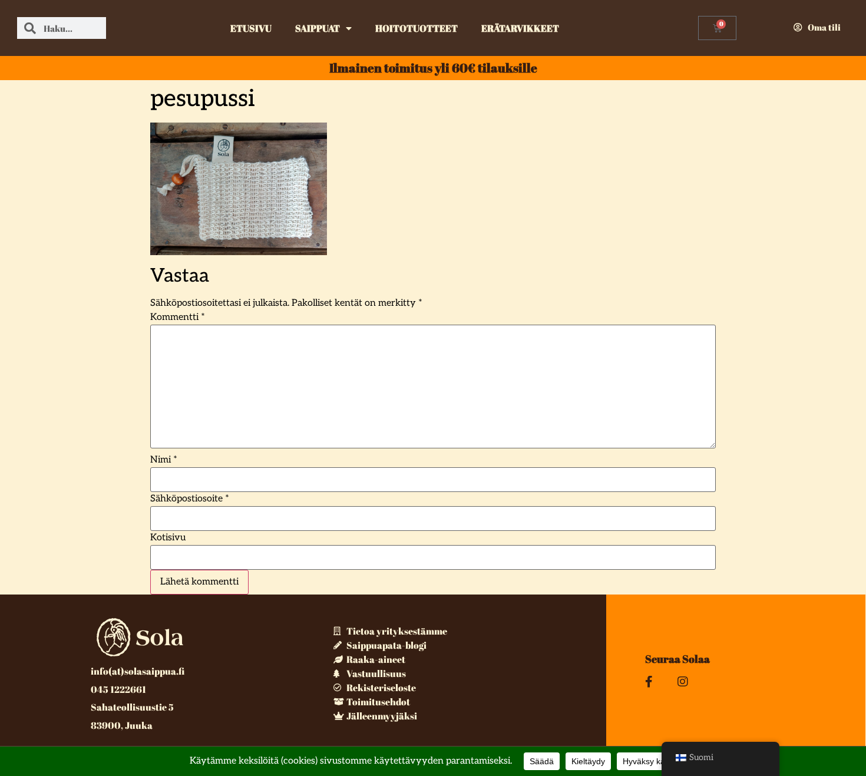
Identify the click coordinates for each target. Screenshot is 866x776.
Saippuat (317, 28)
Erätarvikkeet (520, 28)
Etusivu (251, 28)
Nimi (163, 460)
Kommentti (177, 317)
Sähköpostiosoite (189, 499)
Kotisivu (168, 538)
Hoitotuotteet (416, 28)
